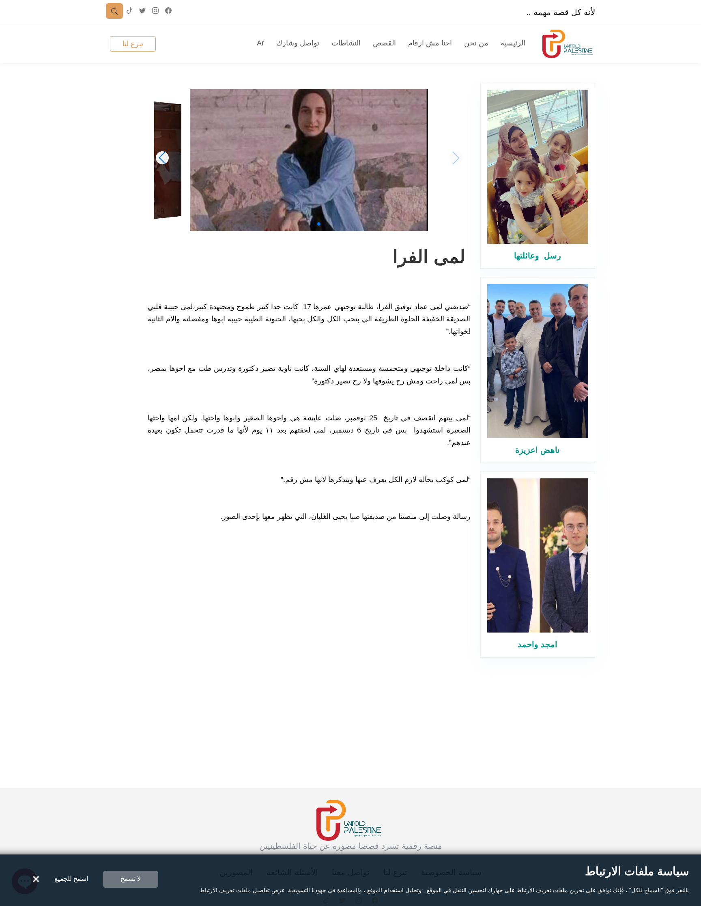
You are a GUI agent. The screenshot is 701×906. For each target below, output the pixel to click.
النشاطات (346, 43)
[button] (318, 224)
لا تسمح (130, 878)
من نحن (476, 43)
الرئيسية (513, 43)
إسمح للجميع (71, 878)
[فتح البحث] (114, 11)
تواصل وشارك (297, 43)
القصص (384, 43)
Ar (260, 43)
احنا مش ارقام (430, 43)
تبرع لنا (133, 44)
